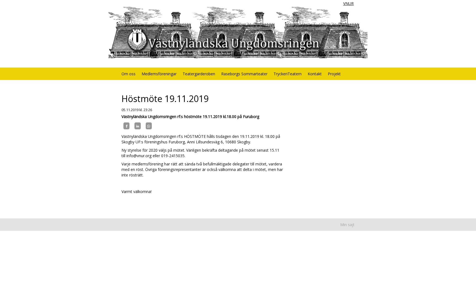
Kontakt (315, 73)
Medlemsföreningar (159, 73)
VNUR (348, 3)
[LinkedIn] (137, 125)
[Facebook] (126, 125)
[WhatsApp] (149, 125)
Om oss (128, 73)
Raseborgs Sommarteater (244, 73)
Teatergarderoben (199, 73)
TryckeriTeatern (288, 73)
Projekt (334, 73)
